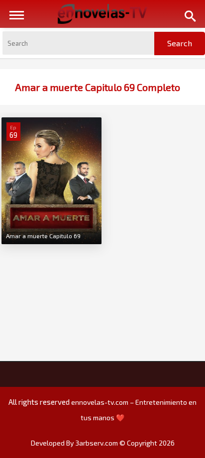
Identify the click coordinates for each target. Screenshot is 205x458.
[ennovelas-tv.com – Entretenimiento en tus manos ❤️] (102, 12)
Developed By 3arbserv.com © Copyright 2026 (103, 443)
